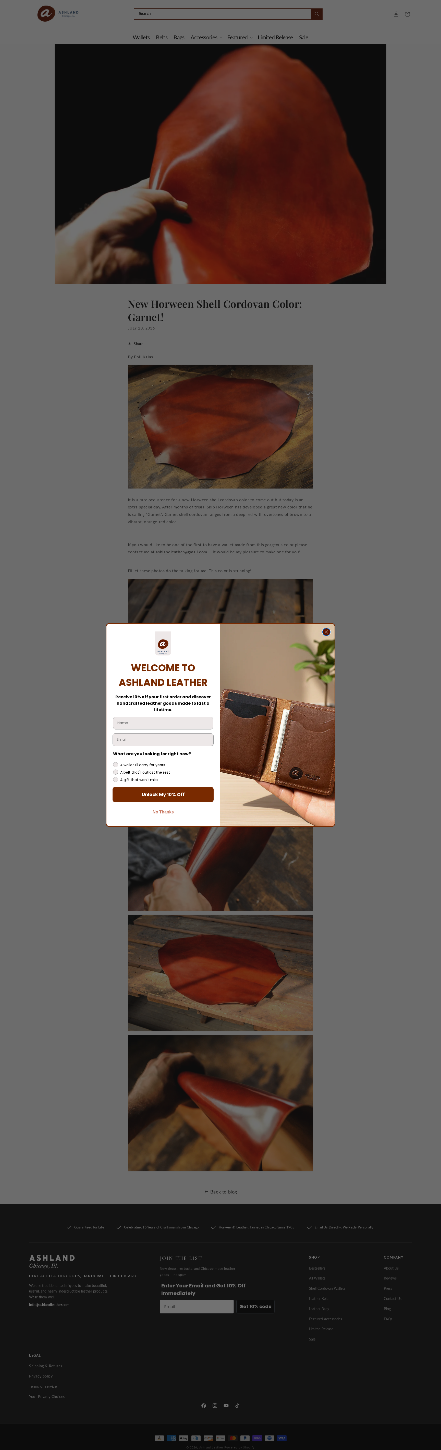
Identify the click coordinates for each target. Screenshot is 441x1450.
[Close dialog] (326, 632)
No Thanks (163, 812)
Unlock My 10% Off (163, 794)
